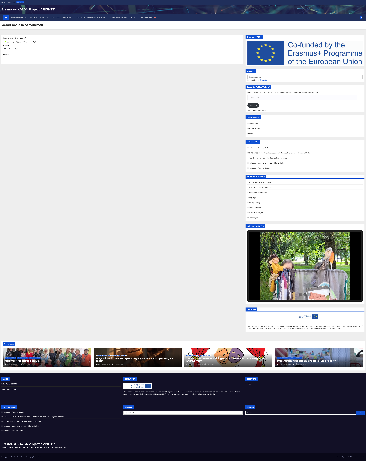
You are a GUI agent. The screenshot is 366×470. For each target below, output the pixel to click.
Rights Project (18, 17)
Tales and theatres (10, 357)
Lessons (250, 133)
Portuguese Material (193, 355)
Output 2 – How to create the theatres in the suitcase (267, 158)
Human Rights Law (254, 208)
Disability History (253, 203)
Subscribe (253, 105)
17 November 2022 (194, 364)
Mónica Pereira (209, 364)
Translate (263, 80)
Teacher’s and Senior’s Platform (90, 17)
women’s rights (252, 218)
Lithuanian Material (34, 357)
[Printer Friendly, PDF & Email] (12, 42)
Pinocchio (124, 355)
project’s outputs (38, 17)
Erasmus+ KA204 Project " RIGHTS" (28, 9)
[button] (357, 17)
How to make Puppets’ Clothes (258, 148)
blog (133, 17)
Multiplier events (253, 128)
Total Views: (6, 384)
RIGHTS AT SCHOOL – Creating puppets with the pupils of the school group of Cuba (278, 153)
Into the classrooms (61, 17)
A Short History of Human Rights (259, 187)
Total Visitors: (6, 389)
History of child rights (255, 213)
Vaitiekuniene (27, 364)
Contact (248, 384)
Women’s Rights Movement (257, 193)
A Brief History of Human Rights (259, 182)
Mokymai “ (134, 359)
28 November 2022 (13, 364)
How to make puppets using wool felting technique (266, 163)
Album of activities (118, 17)
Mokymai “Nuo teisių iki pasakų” (23, 360)
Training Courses (22, 357)
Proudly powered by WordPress (11, 457)
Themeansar (37, 457)
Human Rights (252, 123)
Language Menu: (146, 17)
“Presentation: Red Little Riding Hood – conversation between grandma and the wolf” (226, 359)
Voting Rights (252, 198)
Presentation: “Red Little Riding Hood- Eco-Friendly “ (306, 360)
